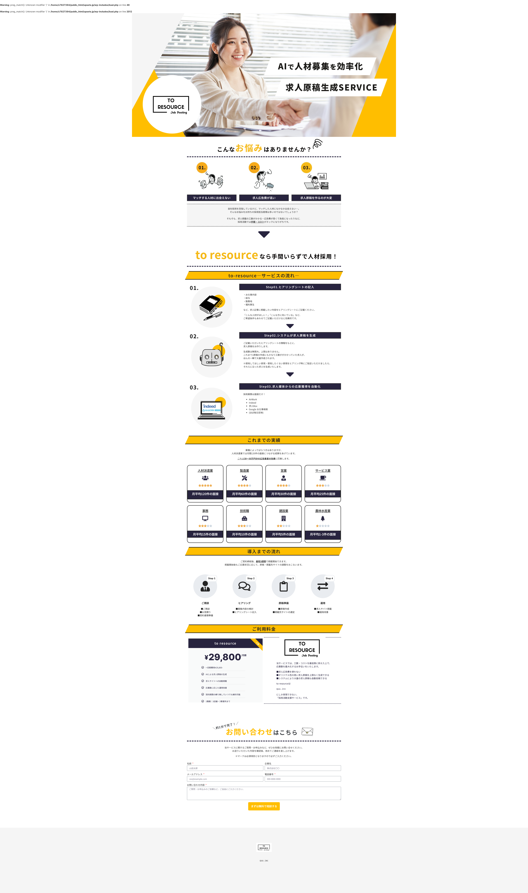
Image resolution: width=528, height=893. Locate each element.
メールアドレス (195, 774)
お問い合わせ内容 (196, 785)
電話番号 (269, 774)
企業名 (268, 763)
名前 (189, 763)
